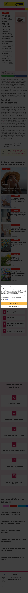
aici (7, 299)
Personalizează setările (14, 306)
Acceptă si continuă (14, 303)
